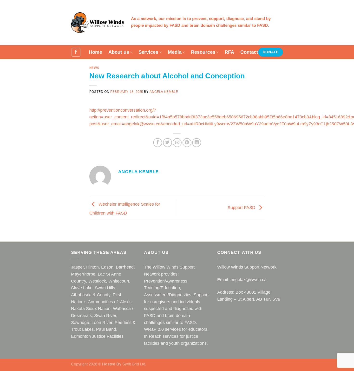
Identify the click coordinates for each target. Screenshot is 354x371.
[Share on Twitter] (167, 142)
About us (118, 52)
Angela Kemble (164, 92)
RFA (229, 52)
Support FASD (242, 207)
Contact (249, 52)
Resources (203, 52)
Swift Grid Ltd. (133, 364)
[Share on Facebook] (157, 142)
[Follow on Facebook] (76, 52)
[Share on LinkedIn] (196, 142)
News (94, 68)
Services (148, 52)
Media (175, 52)
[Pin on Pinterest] (187, 142)
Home (95, 52)
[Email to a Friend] (177, 142)
